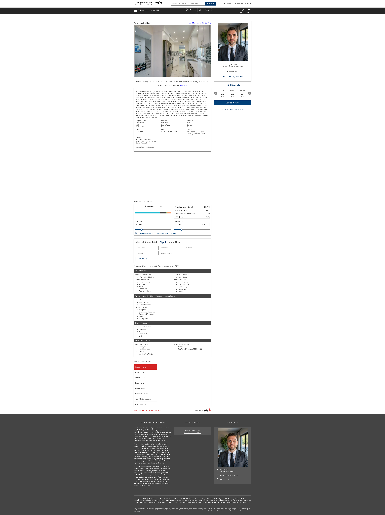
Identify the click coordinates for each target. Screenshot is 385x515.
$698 (208, 217)
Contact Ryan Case (234, 76)
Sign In (163, 242)
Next (249, 93)
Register (240, 4)
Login (249, 4)
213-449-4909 (233, 71)
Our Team (229, 4)
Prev (215, 93)
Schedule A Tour (232, 103)
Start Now (183, 85)
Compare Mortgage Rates (167, 233)
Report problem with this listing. (232, 109)
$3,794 (207, 207)
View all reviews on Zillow (192, 433)
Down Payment (178, 221)
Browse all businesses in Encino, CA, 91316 (148, 410)
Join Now (141, 259)
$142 (208, 213)
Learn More (199, 23)
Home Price (138, 221)
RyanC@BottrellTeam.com (229, 475)
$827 (208, 210)
